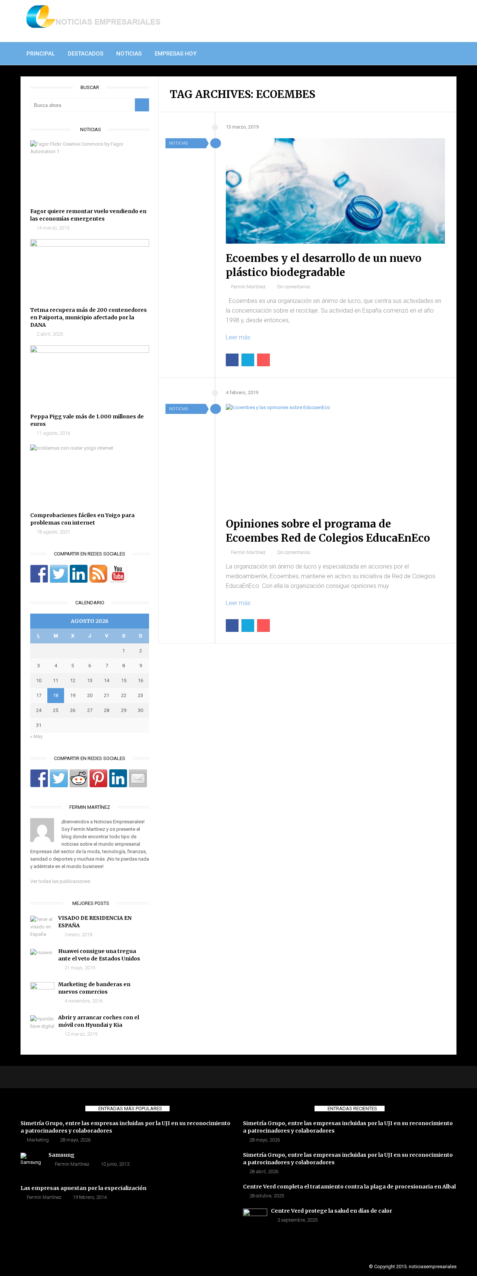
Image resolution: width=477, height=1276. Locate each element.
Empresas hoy (175, 53)
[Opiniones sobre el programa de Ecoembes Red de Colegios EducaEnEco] (335, 456)
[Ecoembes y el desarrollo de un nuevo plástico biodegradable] (335, 191)
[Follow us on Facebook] (39, 574)
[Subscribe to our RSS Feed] (98, 574)
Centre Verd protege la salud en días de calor (331, 1210)
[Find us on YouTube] (118, 574)
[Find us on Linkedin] (79, 574)
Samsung (61, 1155)
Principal (40, 53)
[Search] (142, 104)
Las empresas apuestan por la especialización (83, 1188)
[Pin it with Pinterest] (98, 778)
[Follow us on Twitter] (59, 574)
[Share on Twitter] (59, 778)
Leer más (238, 337)
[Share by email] (138, 778)
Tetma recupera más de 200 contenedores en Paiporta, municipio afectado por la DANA (88, 317)
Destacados (85, 53)
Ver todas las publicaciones (60, 881)
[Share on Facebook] (39, 778)
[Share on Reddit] (79, 778)
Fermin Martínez (72, 1164)
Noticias (129, 53)
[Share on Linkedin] (118, 778)
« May (36, 736)
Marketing (38, 1140)
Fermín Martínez (248, 286)
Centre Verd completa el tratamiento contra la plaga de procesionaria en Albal (349, 1186)
